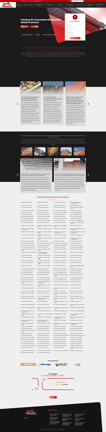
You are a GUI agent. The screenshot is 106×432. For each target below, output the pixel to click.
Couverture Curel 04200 (59, 241)
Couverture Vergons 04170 (43, 343)
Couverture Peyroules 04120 (44, 291)
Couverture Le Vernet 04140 (60, 343)
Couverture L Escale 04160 (59, 247)
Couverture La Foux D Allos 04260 (61, 350)
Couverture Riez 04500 (42, 301)
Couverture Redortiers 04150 (60, 296)
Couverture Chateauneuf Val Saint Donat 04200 (78, 232)
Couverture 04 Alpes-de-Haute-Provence (18, 5)
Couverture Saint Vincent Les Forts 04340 (61, 324)
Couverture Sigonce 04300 (59, 328)
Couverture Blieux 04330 (43, 218)
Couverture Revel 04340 (59, 347)
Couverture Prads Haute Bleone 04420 (61, 294)
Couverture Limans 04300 (59, 262)
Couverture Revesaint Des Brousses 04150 (43, 299)
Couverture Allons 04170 (27, 205)
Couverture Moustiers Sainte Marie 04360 (44, 282)
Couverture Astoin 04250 (59, 207)
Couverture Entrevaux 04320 (77, 245)
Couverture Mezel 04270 (76, 272)
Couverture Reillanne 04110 (76, 296)
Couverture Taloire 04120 (27, 333)
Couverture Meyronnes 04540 (60, 272)
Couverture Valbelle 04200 (76, 339)
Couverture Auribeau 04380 (60, 210)
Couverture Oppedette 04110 (28, 288)
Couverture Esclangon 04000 (77, 247)
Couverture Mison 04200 (43, 274)
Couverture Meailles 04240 (43, 270)
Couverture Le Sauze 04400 (76, 350)
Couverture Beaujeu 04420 (76, 214)
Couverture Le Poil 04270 (43, 293)
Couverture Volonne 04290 (27, 347)
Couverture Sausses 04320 (59, 326)
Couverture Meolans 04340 (43, 272)
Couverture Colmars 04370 (60, 238)
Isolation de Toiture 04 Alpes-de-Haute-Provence (60, 5)
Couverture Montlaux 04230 (27, 279)
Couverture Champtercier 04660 (44, 228)
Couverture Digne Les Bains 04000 (45, 243)
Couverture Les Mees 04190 (60, 270)
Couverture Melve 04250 (27, 272)
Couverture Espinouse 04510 (60, 249)
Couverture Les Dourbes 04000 (60, 243)
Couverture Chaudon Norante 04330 (44, 235)
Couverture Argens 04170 (43, 207)
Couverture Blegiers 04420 (27, 218)
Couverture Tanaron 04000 (43, 333)
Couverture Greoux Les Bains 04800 (44, 258)
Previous (18, 105)
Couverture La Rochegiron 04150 (28, 304)
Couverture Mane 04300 (43, 268)
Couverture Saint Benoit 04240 (28, 307)
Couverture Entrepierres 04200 (60, 245)
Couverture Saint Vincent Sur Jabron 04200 (77, 324)
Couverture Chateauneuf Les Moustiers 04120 (60, 232)
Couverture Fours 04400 (27, 255)
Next (88, 105)
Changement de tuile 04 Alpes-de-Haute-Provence (80, 5)
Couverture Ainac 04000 (43, 202)
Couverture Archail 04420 (27, 207)
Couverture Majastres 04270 (44, 265)
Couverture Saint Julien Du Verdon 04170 (45, 314)
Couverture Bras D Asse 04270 (60, 218)
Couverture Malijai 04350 (59, 265)
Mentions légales (60, 429)
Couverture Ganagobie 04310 (60, 255)
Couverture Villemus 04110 (43, 345)
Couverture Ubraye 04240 (76, 337)
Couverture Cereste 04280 (76, 225)
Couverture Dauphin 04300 (76, 241)
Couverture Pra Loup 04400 (27, 352)
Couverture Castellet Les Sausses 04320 (45, 226)
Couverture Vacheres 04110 (44, 339)
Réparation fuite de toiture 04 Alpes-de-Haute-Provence (28, 5)
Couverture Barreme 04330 (43, 214)
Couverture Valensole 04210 (27, 341)
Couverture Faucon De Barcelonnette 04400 (42, 253)
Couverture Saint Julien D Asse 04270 (28, 314)
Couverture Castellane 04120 (60, 222)
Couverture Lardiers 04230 (27, 262)
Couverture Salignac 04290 (27, 326)
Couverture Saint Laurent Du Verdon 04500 (77, 314)
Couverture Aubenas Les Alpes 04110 (77, 208)
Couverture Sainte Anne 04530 (28, 350)
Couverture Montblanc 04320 (77, 274)
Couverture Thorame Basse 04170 (61, 335)
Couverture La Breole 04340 (27, 220)
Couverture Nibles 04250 (76, 281)
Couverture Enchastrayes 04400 (28, 245)
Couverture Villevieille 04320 (76, 345)
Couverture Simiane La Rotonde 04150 (28, 331)
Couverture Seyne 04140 (43, 328)
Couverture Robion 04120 (76, 301)
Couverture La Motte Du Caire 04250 (28, 282)
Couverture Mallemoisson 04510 (28, 268)
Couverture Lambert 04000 (43, 260)
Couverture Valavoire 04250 (60, 339)
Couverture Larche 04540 (76, 260)
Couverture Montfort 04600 (44, 277)
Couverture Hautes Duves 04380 (77, 307)
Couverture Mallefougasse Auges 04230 (78, 266)
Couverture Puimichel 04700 (76, 293)
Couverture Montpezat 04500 (44, 279)
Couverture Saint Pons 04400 (77, 320)
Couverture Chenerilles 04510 (60, 235)
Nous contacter (34, 26)
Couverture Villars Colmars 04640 (29, 345)
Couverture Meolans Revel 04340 (28, 298)
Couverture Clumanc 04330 (27, 238)
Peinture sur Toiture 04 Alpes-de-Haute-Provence (90, 5)
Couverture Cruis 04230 (43, 241)
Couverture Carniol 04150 (43, 222)
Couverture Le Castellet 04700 (28, 225)
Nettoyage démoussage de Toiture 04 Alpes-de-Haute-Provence (39, 5)
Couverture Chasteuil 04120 (60, 228)
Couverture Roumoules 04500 (60, 304)
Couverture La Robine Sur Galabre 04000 (61, 302)
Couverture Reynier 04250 (27, 301)
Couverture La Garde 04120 (76, 255)
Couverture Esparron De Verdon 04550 (28, 250)
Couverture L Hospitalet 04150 (60, 257)
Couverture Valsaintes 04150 (60, 341)
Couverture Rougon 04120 (43, 304)
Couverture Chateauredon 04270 (28, 235)
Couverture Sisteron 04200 (43, 330)
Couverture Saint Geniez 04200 (44, 310)
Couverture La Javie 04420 (27, 260)
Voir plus (53, 397)
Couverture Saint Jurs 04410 (60, 314)
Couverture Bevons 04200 (59, 216)
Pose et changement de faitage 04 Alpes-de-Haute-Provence (99, 5)
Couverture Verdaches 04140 (28, 343)
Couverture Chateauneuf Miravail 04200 (45, 232)
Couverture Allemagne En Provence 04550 (76, 203)
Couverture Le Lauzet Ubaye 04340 (44, 263)
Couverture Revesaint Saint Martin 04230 (78, 299)
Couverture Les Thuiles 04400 (28, 337)
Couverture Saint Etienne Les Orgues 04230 (28, 311)
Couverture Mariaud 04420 (27, 270)
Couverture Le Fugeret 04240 (44, 255)
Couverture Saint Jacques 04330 (61, 310)
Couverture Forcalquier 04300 (77, 252)
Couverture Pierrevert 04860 (28, 293)
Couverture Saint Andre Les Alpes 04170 (78, 305)
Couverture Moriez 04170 (76, 279)
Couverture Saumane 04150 (44, 326)
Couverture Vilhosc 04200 (76, 343)
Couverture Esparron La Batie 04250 (44, 250)
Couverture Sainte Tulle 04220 (44, 323)
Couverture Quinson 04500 (43, 296)
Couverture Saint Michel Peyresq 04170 (45, 238)
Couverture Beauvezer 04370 (28, 216)
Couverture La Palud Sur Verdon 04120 (61, 289)
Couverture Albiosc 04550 (59, 202)
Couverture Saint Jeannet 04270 (77, 310)
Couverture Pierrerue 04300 (76, 291)
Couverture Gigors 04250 (27, 257)
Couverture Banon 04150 (43, 212)
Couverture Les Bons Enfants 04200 (77, 348)
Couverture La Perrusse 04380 (28, 291)
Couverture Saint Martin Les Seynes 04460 (27, 321)
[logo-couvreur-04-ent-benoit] (7, 5)
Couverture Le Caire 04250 (27, 222)
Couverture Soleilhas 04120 (60, 330)
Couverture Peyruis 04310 (59, 291)
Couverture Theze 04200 (27, 335)
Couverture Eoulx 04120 (43, 247)
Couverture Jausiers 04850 (76, 257)
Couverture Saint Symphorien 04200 (28, 324)
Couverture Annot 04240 (76, 205)
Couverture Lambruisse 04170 (60, 260)
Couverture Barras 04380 (27, 214)
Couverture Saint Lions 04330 (28, 317)
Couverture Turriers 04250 (60, 337)
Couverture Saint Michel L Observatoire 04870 (43, 321)
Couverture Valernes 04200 (43, 341)
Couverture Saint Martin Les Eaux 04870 (78, 318)
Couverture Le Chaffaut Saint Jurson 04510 (28, 229)
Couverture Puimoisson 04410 (28, 296)
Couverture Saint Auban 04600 (44, 350)
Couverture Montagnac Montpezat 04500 (61, 275)
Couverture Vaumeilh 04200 (76, 341)
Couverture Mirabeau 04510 (27, 274)
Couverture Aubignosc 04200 (28, 210)
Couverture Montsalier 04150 (60, 279)
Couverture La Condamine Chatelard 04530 (76, 238)
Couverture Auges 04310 (43, 210)
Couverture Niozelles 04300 (27, 285)
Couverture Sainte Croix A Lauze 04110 (44, 308)
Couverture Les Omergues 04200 (61, 285)
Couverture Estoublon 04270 (77, 249)
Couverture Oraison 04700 (43, 288)
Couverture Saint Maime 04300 (44, 317)
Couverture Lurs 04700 (26, 265)
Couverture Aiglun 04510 (27, 202)
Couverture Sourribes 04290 (77, 330)
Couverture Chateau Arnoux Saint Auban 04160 (78, 229)
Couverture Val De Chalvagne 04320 (60, 226)
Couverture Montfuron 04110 (60, 277)
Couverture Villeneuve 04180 (60, 345)
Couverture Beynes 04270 (76, 216)
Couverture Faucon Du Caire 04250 (29, 252)
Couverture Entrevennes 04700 (28, 247)
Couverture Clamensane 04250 (77, 235)
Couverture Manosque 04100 (60, 268)
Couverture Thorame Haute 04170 (78, 335)
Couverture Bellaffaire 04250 (44, 216)
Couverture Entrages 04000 (43, 245)
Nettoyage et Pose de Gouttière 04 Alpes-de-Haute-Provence (50, 5)
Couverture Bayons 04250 (59, 214)
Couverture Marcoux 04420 (76, 268)
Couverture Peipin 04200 (76, 288)
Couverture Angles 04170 (59, 205)
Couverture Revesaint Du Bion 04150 (60, 299)
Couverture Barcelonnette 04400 (61, 212)
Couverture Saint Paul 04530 (60, 320)
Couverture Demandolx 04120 (28, 243)
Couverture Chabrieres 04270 (44, 352)
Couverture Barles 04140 (76, 212)
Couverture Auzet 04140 (27, 212)
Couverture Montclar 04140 (27, 277)
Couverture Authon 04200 (76, 210)
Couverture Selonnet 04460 (76, 326)
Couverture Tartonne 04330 (60, 333)
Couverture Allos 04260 (43, 205)
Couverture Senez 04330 (27, 328)
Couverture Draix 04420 (76, 243)
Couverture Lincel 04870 (76, 262)
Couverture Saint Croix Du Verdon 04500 (61, 308)
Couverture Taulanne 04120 (76, 333)
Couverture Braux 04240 (76, 218)
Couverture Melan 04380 (76, 270)
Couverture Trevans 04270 (43, 337)
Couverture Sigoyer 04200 (76, 328)
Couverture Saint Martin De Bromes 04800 (60, 318)
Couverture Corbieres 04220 (27, 241)
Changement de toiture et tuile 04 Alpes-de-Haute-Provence (70, 5)
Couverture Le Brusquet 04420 (77, 220)
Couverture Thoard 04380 (43, 335)
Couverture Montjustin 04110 (77, 277)
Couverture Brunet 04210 (59, 220)
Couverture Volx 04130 (42, 347)
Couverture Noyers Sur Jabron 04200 (44, 285)
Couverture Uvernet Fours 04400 (28, 339)
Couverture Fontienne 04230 (60, 252)
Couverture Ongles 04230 (76, 285)
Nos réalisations (25, 26)
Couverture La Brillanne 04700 (44, 220)
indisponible (24, 1)
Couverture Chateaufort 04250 (28, 231)
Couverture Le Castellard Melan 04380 (77, 223)
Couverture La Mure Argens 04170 (61, 281)
